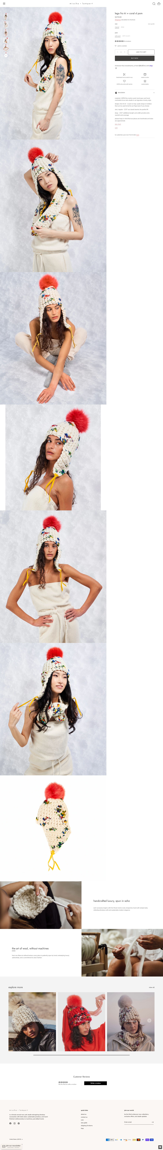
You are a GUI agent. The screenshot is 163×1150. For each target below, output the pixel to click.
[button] (119, 41)
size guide (151, 24)
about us (83, 1114)
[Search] (154, 4)
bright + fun (81, 1021)
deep (122, 27)
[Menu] (4, 4)
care (116, 128)
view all (152, 987)
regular (117, 27)
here (137, 135)
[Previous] (6, 10)
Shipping (118, 20)
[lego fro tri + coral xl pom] (6, 16)
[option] (6, 17)
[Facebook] (10, 1123)
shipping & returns (87, 1125)
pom (116, 33)
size (135, 24)
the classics (131, 1021)
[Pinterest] (19, 1123)
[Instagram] (14, 1123)
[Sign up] (153, 1122)
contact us (84, 1117)
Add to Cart (141, 52)
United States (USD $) (15, 1139)
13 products (130, 1023)
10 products (81, 1023)
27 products (32, 1023)
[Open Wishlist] (160, 1147)
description (121, 92)
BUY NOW (134, 58)
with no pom (126, 36)
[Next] (6, 56)
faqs (82, 1128)
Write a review (95, 1083)
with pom (118, 36)
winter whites (32, 1021)
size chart (118, 124)
